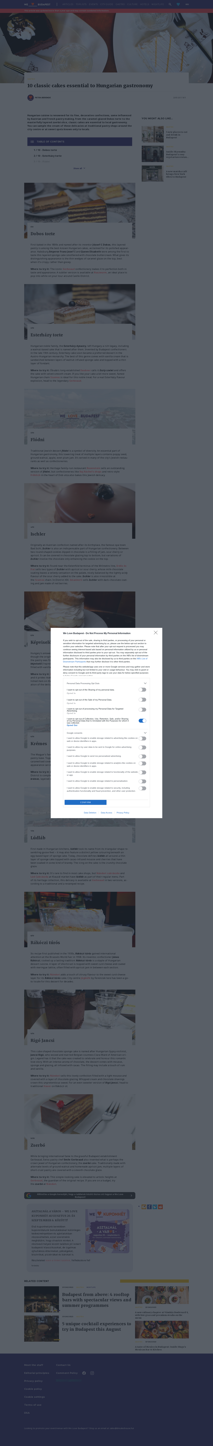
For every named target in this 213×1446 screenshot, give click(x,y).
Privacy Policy (123, 812)
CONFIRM (85, 802)
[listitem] (106, 683)
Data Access (106, 812)
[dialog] (106, 723)
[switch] (142, 690)
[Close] (156, 633)
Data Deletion (90, 812)
